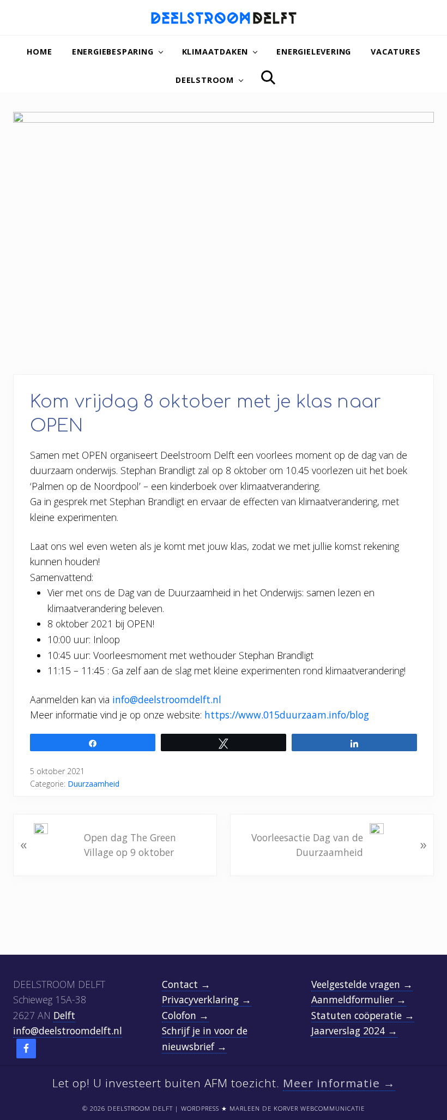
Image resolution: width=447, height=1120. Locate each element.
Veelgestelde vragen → (362, 984)
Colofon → (185, 1015)
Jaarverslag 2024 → (354, 1030)
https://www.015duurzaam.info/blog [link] (286, 714)
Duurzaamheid (93, 783)
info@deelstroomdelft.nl (166, 699)
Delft (64, 1015)
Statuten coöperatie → (362, 1015)
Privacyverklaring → (206, 999)
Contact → (186, 984)
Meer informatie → (339, 1083)
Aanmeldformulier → (358, 999)
